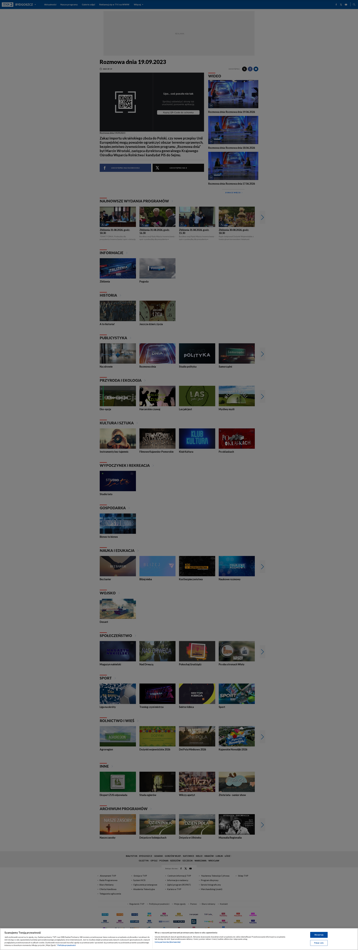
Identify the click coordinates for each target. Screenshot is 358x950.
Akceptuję (318, 935)
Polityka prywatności (66, 945)
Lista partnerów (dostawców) (167, 942)
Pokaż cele (319, 943)
